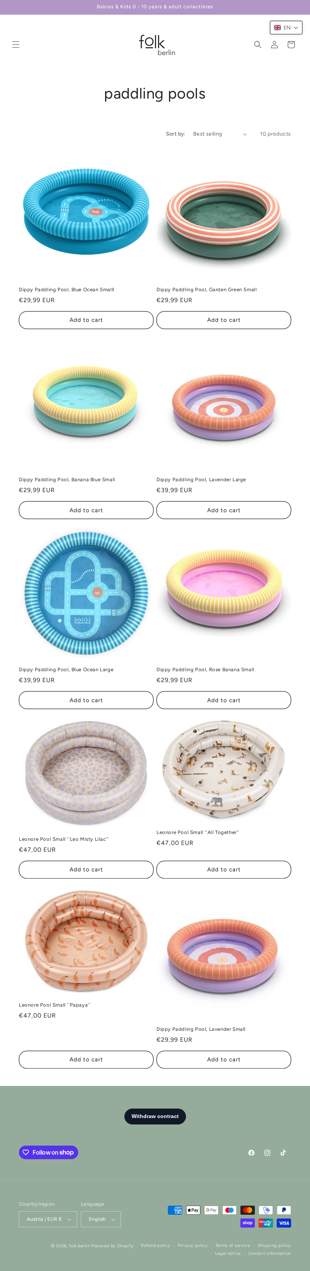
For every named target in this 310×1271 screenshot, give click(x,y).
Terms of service (232, 1245)
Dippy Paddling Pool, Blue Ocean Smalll (67, 289)
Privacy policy (193, 1245)
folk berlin (79, 1245)
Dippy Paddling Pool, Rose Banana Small (205, 669)
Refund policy (155, 1245)
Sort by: (176, 134)
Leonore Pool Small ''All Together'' (198, 832)
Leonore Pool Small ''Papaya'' (54, 1005)
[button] (16, 44)
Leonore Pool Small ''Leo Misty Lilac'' (64, 839)
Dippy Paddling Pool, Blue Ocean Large (66, 669)
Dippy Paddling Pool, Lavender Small (201, 1029)
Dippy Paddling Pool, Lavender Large (201, 479)
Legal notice (228, 1253)
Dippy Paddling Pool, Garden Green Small (207, 289)
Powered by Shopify (112, 1245)
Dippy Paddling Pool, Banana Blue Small (67, 479)
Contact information (269, 1253)
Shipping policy (274, 1245)
